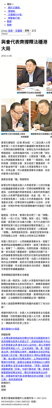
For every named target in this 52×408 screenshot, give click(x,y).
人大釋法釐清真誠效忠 (12, 338)
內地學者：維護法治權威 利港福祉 (23, 362)
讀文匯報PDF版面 (10, 329)
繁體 (9, 21)
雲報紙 (11, 11)
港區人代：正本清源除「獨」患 (26, 348)
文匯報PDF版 (15, 14)
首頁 (10, 30)
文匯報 (18, 30)
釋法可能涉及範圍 (33, 338)
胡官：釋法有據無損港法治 (31, 372)
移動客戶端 (14, 18)
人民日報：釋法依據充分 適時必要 (25, 355)
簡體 (9, 25)
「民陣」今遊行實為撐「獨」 (28, 369)
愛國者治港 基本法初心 (17, 345)
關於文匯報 (14, 7)
